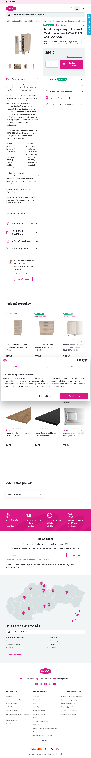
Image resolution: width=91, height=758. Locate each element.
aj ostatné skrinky (25, 200)
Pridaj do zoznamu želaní (84, 25)
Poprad (52, 644)
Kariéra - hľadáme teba (41, 721)
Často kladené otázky (13, 700)
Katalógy (36, 707)
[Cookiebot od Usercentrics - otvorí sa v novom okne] (78, 360)
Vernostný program (12, 724)
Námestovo (54, 637)
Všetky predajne (14, 654)
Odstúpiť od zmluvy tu (69, 710)
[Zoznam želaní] (70, 8)
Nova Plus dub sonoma (56, 21)
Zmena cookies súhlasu (68, 714)
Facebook (36, 684)
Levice (10, 641)
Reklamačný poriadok (68, 703)
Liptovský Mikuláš (14, 644)
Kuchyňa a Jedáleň (16, 21)
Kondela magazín (39, 710)
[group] (23, 44)
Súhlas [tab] (16, 367)
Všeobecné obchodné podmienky (72, 696)
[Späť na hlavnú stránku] (11, 8)
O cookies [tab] (75, 367)
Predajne (9, 696)
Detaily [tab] (45, 367)
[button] (64, 79)
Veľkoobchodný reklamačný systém (45, 728)
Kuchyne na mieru (41, 21)
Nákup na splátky (12, 710)
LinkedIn (54, 684)
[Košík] (77, 8)
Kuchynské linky (29, 21)
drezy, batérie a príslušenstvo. (26, 192)
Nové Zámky (54, 641)
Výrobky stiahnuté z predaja (43, 735)
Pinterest (50, 684)
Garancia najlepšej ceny (75, 57)
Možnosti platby (11, 707)
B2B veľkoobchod (39, 725)
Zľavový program (11, 720)
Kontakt (36, 696)
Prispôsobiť (43, 396)
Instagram (41, 684)
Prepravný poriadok (67, 707)
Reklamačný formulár (40, 700)
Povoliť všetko (74, 396)
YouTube (45, 684)
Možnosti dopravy (12, 703)
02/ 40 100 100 (24, 273)
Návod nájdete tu (12, 567)
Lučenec (10, 647)
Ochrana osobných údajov (69, 700)
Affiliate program (39, 714)
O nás (35, 718)
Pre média (36, 732)
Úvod (7, 21)
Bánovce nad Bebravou (16, 637)
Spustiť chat (23, 279)
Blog (34, 703)
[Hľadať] (8, 14)
